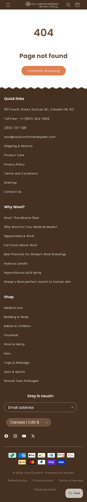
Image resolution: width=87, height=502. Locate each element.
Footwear (11, 335)
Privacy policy (43, 480)
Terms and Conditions (21, 174)
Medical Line (13, 308)
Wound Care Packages (21, 381)
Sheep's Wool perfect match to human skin (37, 282)
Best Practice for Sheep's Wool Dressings (35, 254)
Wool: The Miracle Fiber (21, 218)
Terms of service (71, 480)
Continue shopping (44, 71)
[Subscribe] (72, 407)
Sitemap (10, 183)
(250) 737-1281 (15, 128)
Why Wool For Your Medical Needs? (30, 227)
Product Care (14, 155)
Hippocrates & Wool (19, 236)
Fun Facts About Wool (20, 245)
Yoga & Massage (16, 363)
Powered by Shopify (59, 473)
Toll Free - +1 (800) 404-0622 (26, 119)
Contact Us (12, 192)
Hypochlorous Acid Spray (23, 273)
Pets (7, 354)
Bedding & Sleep (16, 317)
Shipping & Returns (18, 146)
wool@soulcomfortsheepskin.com (30, 137)
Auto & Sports (14, 372)
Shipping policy (45, 489)
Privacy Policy (14, 164)
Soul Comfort (33, 473)
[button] (8, 4)
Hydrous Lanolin (16, 264)
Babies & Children (17, 326)
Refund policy (17, 480)
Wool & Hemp (14, 344)
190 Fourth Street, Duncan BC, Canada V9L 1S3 (39, 109)
